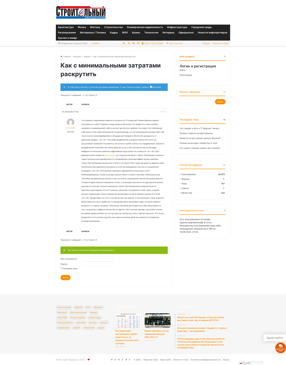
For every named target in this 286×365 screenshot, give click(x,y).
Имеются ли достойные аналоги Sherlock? (200, 138)
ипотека (92, 322)
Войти (65, 277)
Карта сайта (165, 359)
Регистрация (186, 75)
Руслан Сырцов (78, 317)
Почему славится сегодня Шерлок (196, 133)
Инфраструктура (177, 27)
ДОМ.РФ (78, 307)
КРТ (88, 307)
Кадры (114, 32)
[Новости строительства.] (81, 12)
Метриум (98, 307)
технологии (89, 328)
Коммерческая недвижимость (145, 27)
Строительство (113, 27)
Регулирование (67, 32)
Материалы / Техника (93, 32)
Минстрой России (78, 312)
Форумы (77, 56)
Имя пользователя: (68, 259)
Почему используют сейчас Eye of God (198, 143)
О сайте (137, 359)
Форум (206, 43)
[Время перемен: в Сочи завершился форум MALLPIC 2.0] (158, 320)
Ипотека (95, 27)
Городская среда (201, 27)
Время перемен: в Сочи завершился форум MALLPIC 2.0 (157, 334)
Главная (66, 56)
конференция (63, 328)
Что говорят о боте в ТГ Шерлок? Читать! (199, 128)
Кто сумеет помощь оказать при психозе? (200, 148)
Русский (246, 363)
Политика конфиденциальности (205, 359)
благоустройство (65, 322)
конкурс (104, 322)
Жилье (82, 27)
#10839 (163, 112)
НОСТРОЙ (62, 317)
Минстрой (61, 312)
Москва (93, 312)
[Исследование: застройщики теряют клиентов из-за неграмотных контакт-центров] (128, 320)
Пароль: (63, 264)
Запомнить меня (70, 268)
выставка (81, 322)
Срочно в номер (67, 37)
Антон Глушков (64, 307)
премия (76, 328)
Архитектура (66, 27)
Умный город (94, 317)
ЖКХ (125, 32)
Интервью (168, 32)
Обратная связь (150, 359)
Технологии (151, 32)
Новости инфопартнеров (212, 32)
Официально (186, 32)
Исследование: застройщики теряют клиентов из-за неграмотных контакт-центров (127, 337)
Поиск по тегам (221, 43)
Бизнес (136, 32)
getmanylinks (110, 155)
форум (101, 328)
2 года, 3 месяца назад (130, 87)
